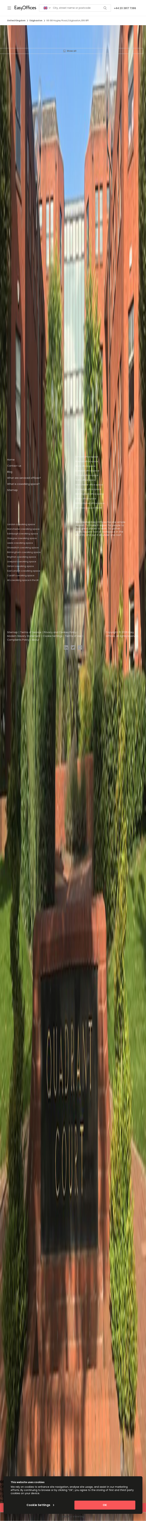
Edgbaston (36, 20)
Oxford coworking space (20, 566)
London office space (87, 456)
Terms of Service (30, 632)
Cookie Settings (52, 636)
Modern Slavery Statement (24, 636)
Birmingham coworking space (23, 552)
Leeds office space (86, 498)
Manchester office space (89, 484)
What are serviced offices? (24, 478)
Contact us (14, 465)
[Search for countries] (47, 8)
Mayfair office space (87, 461)
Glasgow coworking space (21, 538)
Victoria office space (87, 475)
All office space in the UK (89, 507)
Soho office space (85, 479)
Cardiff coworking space (20, 575)
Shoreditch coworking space (22, 547)
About (35, 640)
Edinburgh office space (88, 489)
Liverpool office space (87, 470)
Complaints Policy (18, 640)
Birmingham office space (90, 493)
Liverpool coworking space (21, 561)
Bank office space (85, 466)
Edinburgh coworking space (22, 533)
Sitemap (12, 490)
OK (105, 1505)
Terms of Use (73, 636)
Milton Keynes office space (90, 503)
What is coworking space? (23, 484)
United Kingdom (16, 20)
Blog (9, 472)
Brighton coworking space (21, 556)
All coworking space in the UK (23, 580)
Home (11, 459)
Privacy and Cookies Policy (60, 632)
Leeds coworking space (20, 542)
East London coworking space (23, 570)
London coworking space (21, 524)
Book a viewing (73, 1516)
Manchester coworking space (23, 528)
